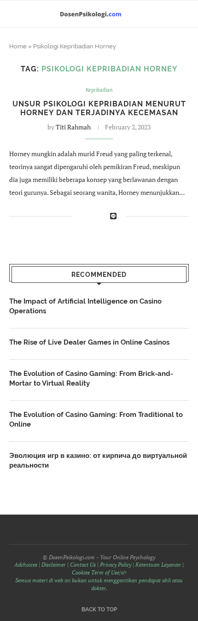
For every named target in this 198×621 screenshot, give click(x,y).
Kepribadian (99, 90)
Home (18, 46)
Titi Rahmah (73, 127)
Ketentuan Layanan (158, 564)
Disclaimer (53, 564)
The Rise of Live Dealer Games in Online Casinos (89, 342)
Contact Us (83, 564)
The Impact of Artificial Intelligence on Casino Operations (85, 306)
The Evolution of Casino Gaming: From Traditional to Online (96, 419)
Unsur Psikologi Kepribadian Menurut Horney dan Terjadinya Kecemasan (99, 108)
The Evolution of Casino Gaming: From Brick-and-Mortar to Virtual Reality (91, 378)
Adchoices (25, 564)
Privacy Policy (115, 564)
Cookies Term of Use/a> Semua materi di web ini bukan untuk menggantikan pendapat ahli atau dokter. (99, 580)
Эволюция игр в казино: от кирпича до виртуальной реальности (98, 460)
